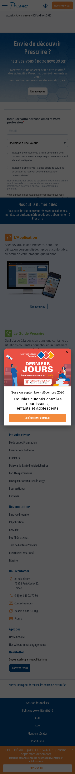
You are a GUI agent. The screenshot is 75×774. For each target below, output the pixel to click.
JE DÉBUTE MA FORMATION (37, 417)
